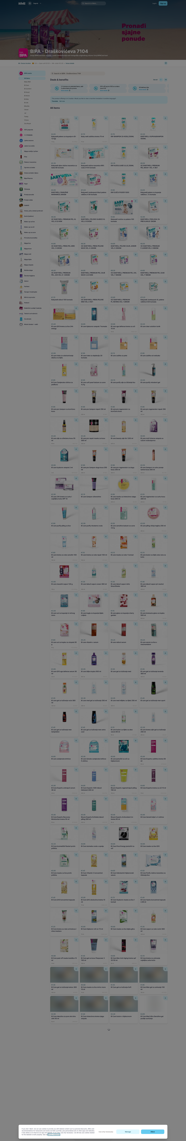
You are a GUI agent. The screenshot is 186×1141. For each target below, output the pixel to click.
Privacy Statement (54, 1134)
